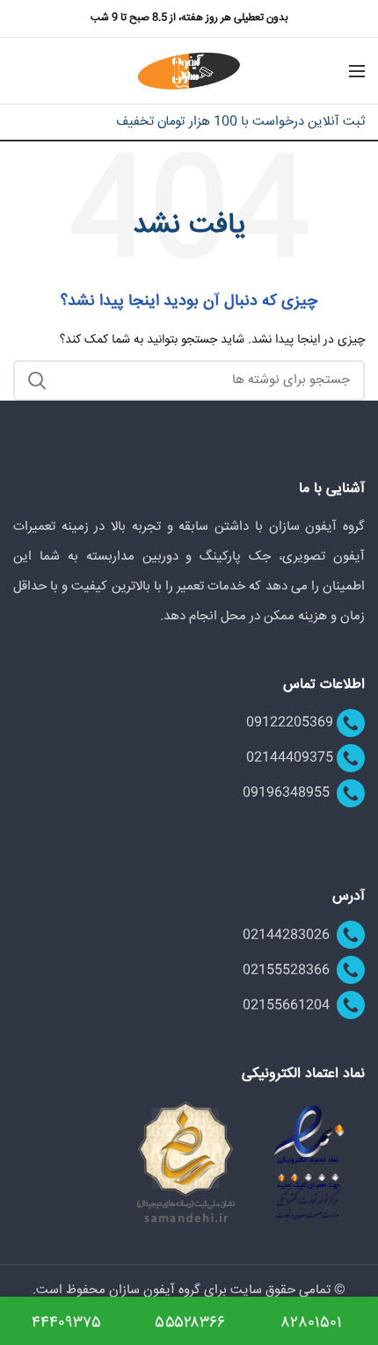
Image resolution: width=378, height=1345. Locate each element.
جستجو (37, 380)
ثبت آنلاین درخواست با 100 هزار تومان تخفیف (240, 122)
